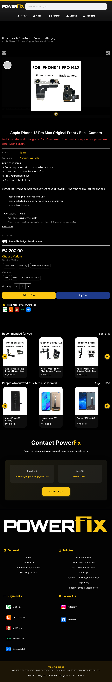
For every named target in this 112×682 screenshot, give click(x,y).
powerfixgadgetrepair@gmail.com (32, 476)
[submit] (4, 356)
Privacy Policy (83, 557)
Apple (23, 152)
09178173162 (80, 476)
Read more (7, 226)
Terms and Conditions (83, 562)
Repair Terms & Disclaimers (83, 587)
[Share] (108, 53)
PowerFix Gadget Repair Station (26, 241)
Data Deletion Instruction (83, 567)
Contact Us (56, 491)
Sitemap (83, 572)
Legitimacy (83, 582)
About (29, 557)
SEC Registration (28, 572)
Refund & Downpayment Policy (83, 577)
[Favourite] (4, 53)
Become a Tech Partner (28, 567)
